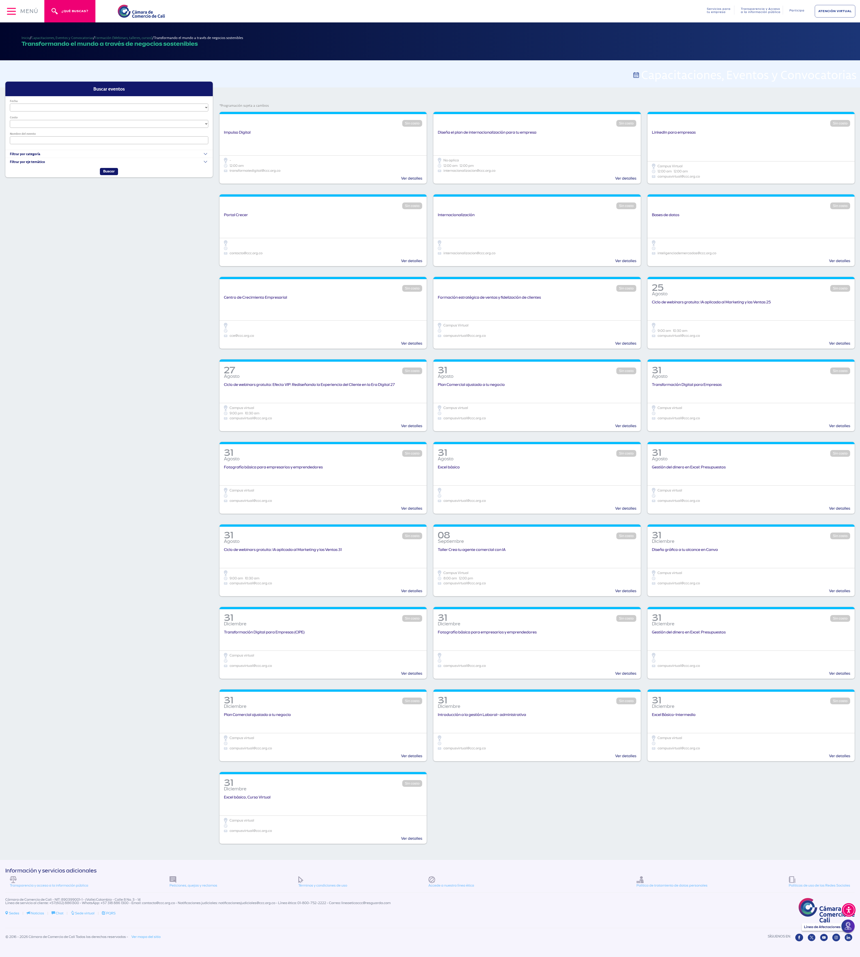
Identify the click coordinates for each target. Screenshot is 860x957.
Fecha (14, 101)
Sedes (13, 913)
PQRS (110, 913)
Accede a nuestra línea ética (451, 885)
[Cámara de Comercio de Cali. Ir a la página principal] (141, 15)
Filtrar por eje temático (27, 161)
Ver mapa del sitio (146, 937)
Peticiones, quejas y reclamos (193, 885)
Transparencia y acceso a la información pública (49, 885)
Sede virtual (84, 913)
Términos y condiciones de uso (322, 885)
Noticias (37, 913)
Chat (59, 913)
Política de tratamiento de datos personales (671, 885)
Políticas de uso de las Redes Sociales (819, 885)
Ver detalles (411, 178)
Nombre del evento (23, 134)
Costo (14, 117)
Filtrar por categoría (25, 154)
